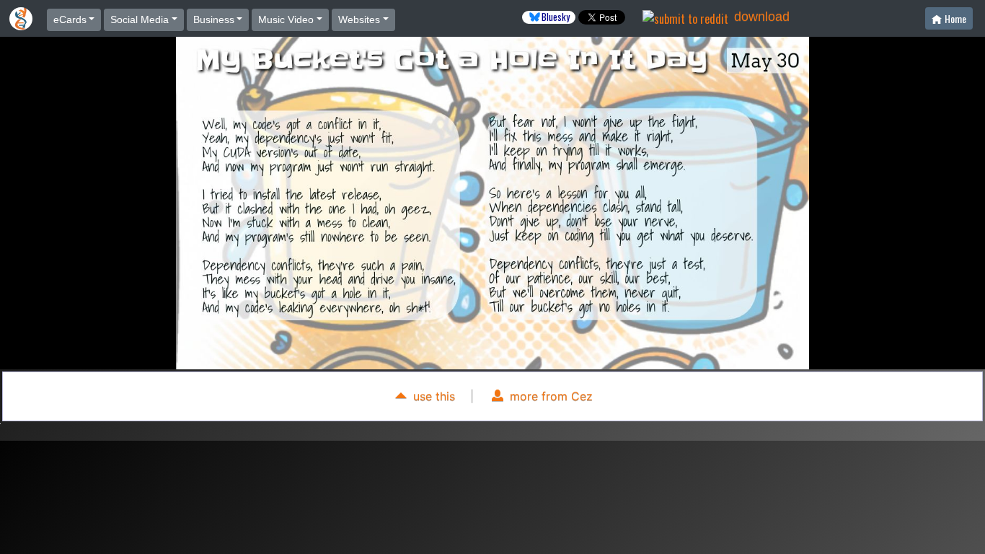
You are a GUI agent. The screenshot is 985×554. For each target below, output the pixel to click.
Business (213, 19)
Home (955, 18)
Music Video (286, 19)
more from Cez (549, 396)
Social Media (139, 19)
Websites (359, 19)
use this (432, 396)
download (762, 16)
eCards (70, 19)
